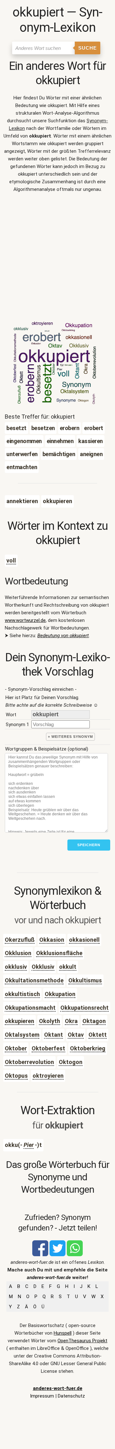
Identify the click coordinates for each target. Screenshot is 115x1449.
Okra (71, 1021)
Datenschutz (71, 1396)
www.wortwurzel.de (25, 620)
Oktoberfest (48, 1048)
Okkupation (60, 994)
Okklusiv (43, 966)
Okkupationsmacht (30, 1007)
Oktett (97, 1034)
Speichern (88, 845)
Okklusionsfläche (59, 953)
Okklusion (18, 953)
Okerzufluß (19, 939)
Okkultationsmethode (34, 980)
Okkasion (51, 939)
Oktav (76, 1034)
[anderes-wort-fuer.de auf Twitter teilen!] (57, 1254)
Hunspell (63, 1333)
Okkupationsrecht (84, 1007)
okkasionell (84, 939)
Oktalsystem (22, 1034)
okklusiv (16, 966)
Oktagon (94, 1021)
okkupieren (19, 1021)
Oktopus (16, 1075)
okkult (67, 966)
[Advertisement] (57, 258)
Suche (87, 48)
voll (11, 560)
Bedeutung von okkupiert (63, 635)
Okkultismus (85, 980)
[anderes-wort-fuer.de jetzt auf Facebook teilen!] (40, 1254)
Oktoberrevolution (29, 1062)
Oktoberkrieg (87, 1048)
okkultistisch (22, 994)
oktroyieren (48, 1075)
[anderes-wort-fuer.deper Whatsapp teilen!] (75, 1254)
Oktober (16, 1048)
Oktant (53, 1034)
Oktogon (70, 1062)
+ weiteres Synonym (70, 736)
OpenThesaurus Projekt (82, 1341)
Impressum (42, 1396)
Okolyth (49, 1021)
